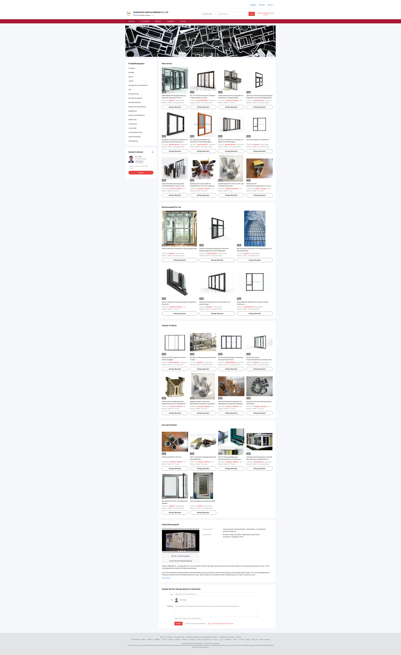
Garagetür (131, 68)
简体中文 (150, 639)
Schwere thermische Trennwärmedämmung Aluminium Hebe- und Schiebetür (259, 359)
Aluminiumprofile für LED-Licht (171, 457)
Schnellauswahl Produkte (226, 637)
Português (192, 639)
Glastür (130, 77)
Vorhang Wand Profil (135, 132)
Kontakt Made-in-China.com (209, 637)
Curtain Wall (132, 128)
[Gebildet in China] (138, 4)
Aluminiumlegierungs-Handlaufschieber (202, 501)
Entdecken (170, 21)
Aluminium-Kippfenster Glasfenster (257, 140)
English (144, 639)
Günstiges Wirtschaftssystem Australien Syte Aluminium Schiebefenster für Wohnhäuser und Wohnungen (259, 459)
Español (177, 639)
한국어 (215, 639)
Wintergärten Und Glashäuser (138, 85)
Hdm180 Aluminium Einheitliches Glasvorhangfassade (179, 248)
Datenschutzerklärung (193, 637)
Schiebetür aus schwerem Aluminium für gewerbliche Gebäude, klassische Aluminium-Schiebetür (175, 142)
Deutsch (184, 639)
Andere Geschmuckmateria (137, 107)
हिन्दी (235, 639)
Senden (178, 624)
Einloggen (253, 5)
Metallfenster (132, 111)
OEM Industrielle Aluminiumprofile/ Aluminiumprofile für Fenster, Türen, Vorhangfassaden (173, 186)
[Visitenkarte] (153, 152)
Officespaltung (133, 141)
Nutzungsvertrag (180, 637)
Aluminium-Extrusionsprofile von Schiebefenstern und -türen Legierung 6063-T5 (202, 186)
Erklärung (170, 637)
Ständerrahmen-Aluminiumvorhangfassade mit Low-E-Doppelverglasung (258, 186)
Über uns (158, 21)
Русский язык (207, 639)
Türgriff (130, 81)
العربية (221, 639)
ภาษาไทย (241, 639)
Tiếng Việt (255, 639)
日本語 (164, 639)
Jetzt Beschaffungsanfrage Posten (220, 624)
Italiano (199, 639)
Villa (129, 90)
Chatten (140, 161)
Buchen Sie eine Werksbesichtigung (180, 561)
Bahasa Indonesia (265, 639)
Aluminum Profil (133, 94)
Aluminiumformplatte (135, 98)
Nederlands (228, 639)
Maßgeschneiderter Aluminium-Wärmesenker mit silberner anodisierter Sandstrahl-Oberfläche (202, 403)
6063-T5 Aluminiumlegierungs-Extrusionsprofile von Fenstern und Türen (229, 459)
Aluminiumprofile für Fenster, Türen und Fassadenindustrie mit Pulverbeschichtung (231, 186)
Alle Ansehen (166, 578)
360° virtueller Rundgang (182, 556)
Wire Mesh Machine (134, 102)
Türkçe (247, 639)
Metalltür (131, 72)
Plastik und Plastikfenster (136, 115)
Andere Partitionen (134, 137)
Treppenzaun (132, 124)
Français (170, 639)
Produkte (146, 21)
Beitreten (262, 5)
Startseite (131, 21)
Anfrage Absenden (175, 107)
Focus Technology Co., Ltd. (198, 643)
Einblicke (238, 637)
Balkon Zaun (132, 120)
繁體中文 (157, 639)
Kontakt (183, 21)
